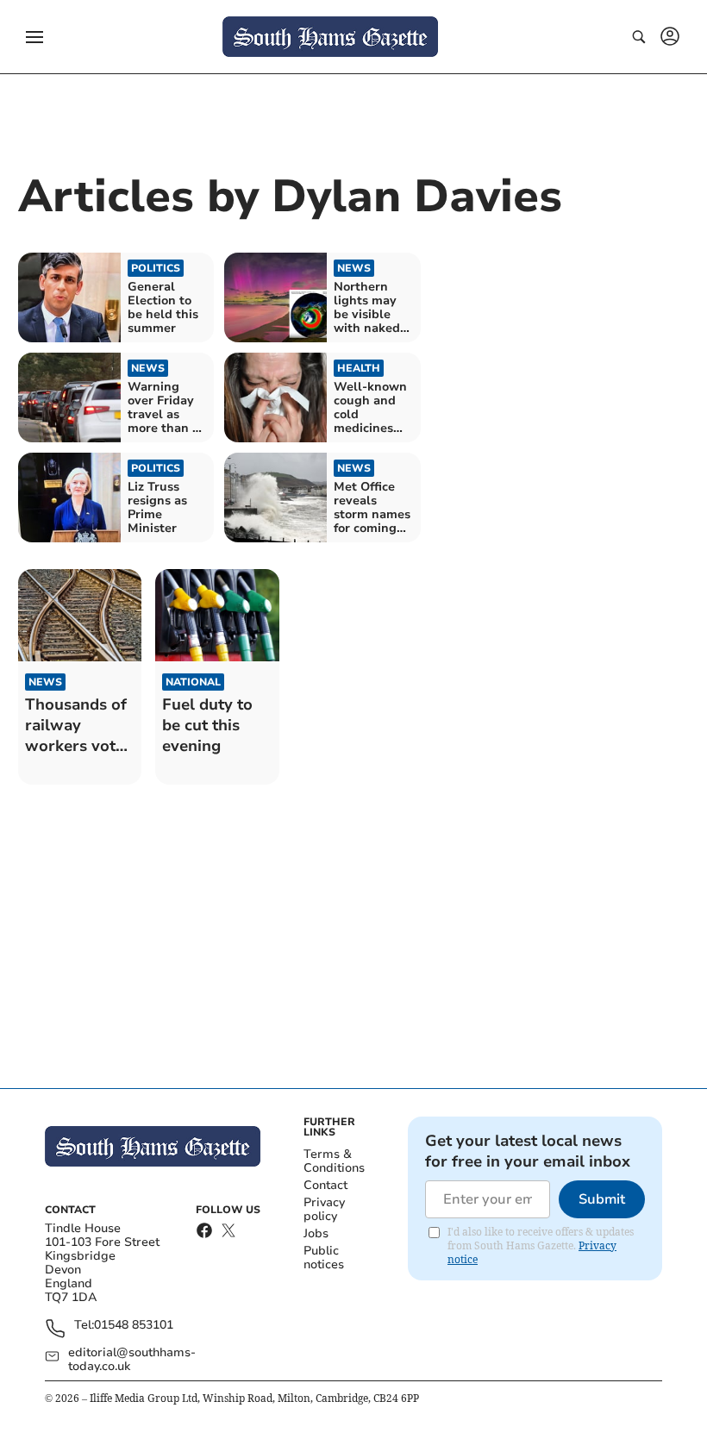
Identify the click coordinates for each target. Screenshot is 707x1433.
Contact (325, 1185)
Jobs (315, 1233)
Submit (602, 1199)
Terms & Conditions (334, 1161)
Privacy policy (324, 1209)
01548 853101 (133, 1325)
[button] (34, 37)
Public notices (323, 1257)
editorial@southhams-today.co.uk (132, 1360)
